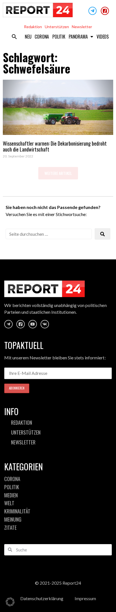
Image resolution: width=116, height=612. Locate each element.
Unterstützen (57, 26)
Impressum (85, 598)
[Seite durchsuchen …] (49, 234)
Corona (42, 36)
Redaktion (33, 26)
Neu (28, 36)
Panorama (78, 36)
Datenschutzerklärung (41, 598)
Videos (103, 36)
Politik (58, 36)
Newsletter (82, 26)
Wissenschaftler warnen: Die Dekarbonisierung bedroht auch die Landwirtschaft (55, 146)
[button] (14, 36)
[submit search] (102, 234)
